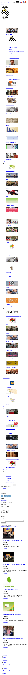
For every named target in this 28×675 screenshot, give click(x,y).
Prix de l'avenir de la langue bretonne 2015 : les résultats (14, 564)
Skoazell (10, 278)
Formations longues (10, 205)
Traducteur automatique (10, 450)
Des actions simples (9, 358)
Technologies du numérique (14, 53)
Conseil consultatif (9, 88)
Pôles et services (9, 42)
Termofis (7, 416)
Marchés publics (9, 113)
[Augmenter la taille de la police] (3, 496)
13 (8, 526)
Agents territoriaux (9, 213)
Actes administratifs (10, 105)
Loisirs (7, 242)
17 (12, 526)
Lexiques (7, 480)
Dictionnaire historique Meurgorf (12, 459)
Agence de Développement (14, 58)
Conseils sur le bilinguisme (11, 367)
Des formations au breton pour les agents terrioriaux (13, 638)
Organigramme (9, 34)
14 (9, 526)
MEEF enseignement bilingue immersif (10, 589)
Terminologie (8, 304)
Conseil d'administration (10, 66)
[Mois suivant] (5, 504)
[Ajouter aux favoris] (10, 496)
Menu (2, 2)
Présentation (8, 387)
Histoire (7, 125)
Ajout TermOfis (12, 420)
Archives (10, 433)
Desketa (7, 179)
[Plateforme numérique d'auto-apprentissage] (12, 177)
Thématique (3, 520)
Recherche (10, 2)
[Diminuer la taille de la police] (1, 496)
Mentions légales (6, 664)
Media (7, 324)
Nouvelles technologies (10, 341)
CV (9, 255)
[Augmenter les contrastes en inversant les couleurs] (4, 496)
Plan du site (5, 657)
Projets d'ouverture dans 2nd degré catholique (12, 614)
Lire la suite (5, 548)
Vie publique (8, 478)
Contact (2, 4)
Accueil (4, 488)
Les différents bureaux (10, 96)
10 (5, 526)
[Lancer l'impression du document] (7, 496)
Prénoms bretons (9, 350)
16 (11, 526)
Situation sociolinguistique (11, 142)
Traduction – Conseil (13, 47)
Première (2, 526)
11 (6, 526)
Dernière (14, 526)
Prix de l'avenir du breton (11, 375)
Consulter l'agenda (4, 500)
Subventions (8, 272)
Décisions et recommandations (14, 79)
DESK (10, 276)
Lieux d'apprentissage (10, 171)
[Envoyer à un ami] (9, 496)
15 (10, 526)
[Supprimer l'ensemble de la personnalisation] (6, 496)
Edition (7, 333)
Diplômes (8, 196)
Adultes (7, 188)
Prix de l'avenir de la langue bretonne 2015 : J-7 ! (12, 540)
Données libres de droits (10, 467)
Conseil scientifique (9, 75)
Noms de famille (9, 159)
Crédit (4, 662)
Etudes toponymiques (10, 482)
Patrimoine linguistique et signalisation (16, 51)
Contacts (7, 404)
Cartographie (8, 396)
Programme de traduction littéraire (13, 263)
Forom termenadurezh (10, 429)
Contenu (5, 2)
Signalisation (8, 287)
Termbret (10, 49)
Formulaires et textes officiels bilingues (13, 316)
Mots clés (2, 518)
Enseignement (8, 233)
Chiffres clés (8, 133)
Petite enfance (8, 225)
